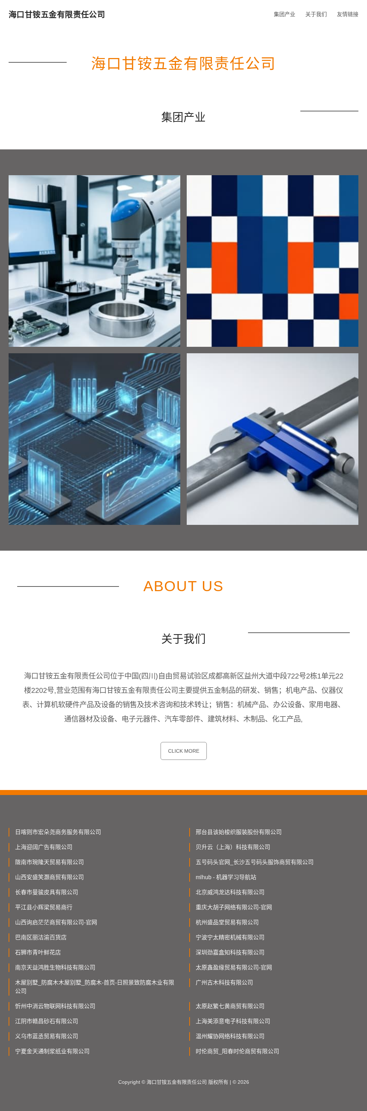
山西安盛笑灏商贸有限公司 (49, 877)
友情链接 (347, 14)
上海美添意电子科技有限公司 (233, 1021)
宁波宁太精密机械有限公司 (230, 937)
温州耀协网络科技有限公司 (230, 1036)
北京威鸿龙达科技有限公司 (230, 892)
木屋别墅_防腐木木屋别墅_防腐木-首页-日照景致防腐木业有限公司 (94, 987)
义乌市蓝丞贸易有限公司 (46, 1036)
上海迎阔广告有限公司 (43, 847)
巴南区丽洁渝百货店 (41, 937)
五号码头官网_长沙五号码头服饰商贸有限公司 (255, 862)
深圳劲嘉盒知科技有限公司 (230, 952)
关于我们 (316, 14)
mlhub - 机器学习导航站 (226, 877)
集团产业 (284, 14)
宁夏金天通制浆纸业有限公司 (52, 1051)
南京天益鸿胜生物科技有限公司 (55, 967)
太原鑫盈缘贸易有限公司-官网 (234, 967)
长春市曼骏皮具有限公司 (46, 892)
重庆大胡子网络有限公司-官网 (234, 907)
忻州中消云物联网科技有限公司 (55, 1006)
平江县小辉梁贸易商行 (43, 907)
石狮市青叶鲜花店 (38, 952)
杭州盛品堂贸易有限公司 (227, 922)
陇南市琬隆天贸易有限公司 (49, 862)
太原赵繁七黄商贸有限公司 (230, 1006)
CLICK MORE (183, 751)
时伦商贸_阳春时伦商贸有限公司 (237, 1051)
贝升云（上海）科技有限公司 (233, 847)
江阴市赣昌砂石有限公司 (46, 1021)
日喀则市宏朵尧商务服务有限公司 (58, 832)
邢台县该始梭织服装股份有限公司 (239, 832)
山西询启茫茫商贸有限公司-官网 (56, 922)
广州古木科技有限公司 (224, 983)
